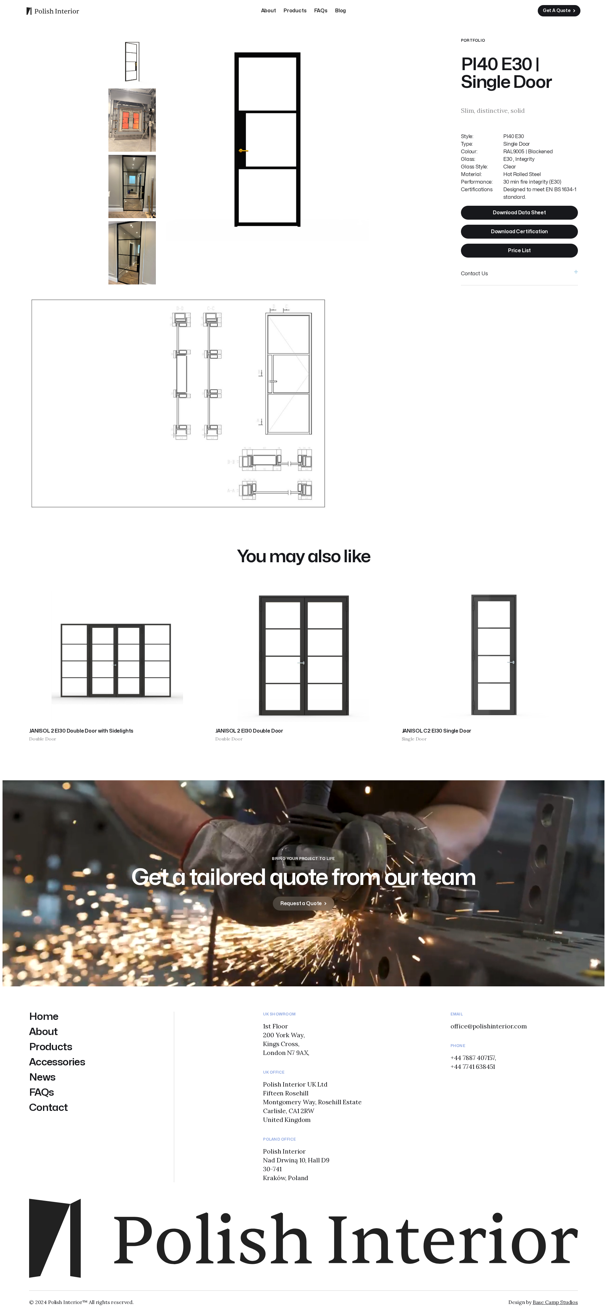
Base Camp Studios (555, 1302)
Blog (340, 10)
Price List (519, 250)
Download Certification (519, 231)
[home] (53, 11)
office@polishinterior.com (489, 1026)
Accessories (57, 1062)
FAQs (321, 10)
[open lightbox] (132, 61)
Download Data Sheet (519, 212)
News (42, 1077)
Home (43, 1016)
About (268, 10)
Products (295, 10)
